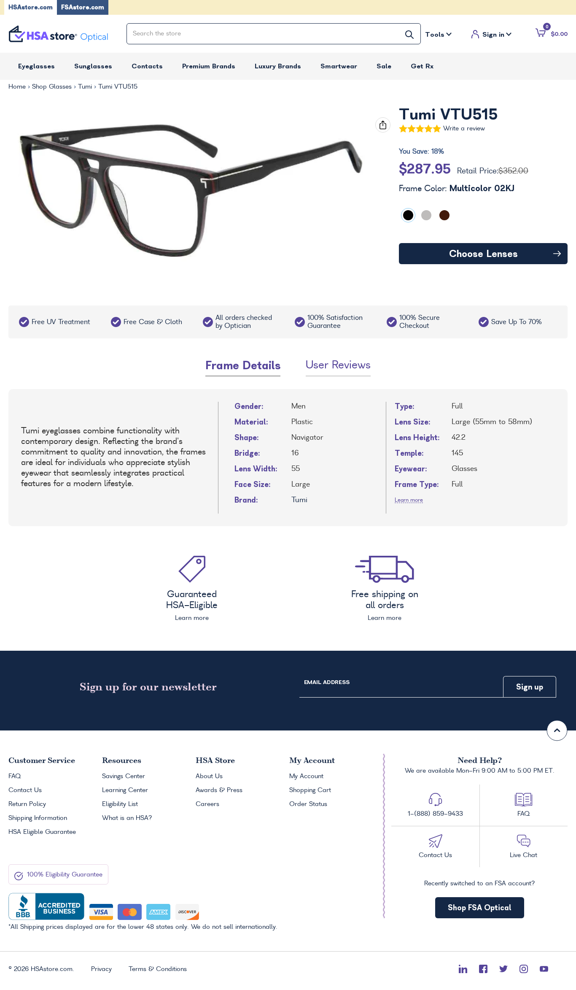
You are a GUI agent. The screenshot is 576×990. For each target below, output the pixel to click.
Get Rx (422, 66)
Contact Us (25, 790)
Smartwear (338, 66)
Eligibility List (120, 804)
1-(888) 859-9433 (435, 814)
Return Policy (27, 804)
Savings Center (123, 776)
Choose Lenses (483, 254)
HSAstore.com (30, 7)
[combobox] (274, 33)
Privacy (101, 969)
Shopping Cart (310, 790)
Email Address (327, 682)
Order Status (308, 804)
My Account (306, 776)
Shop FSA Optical (479, 907)
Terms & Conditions (158, 969)
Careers (207, 804)
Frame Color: (456, 189)
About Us (209, 776)
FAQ (14, 776)
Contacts (147, 66)
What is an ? (127, 818)
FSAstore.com (82, 7)
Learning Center (125, 790)
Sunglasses (93, 66)
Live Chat (523, 855)
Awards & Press (219, 790)
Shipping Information (37, 818)
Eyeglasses (36, 66)
